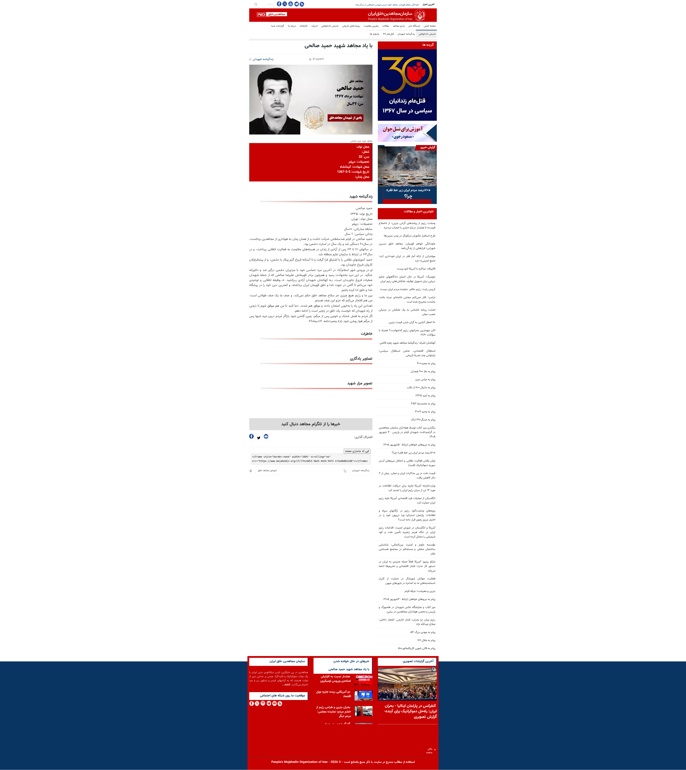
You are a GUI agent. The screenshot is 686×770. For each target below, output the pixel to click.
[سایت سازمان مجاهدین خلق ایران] (343, 15)
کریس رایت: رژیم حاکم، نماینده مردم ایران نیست (407, 289)
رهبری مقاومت (371, 26)
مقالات (385, 26)
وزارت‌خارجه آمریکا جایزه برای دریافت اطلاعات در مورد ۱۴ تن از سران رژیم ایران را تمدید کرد (407, 488)
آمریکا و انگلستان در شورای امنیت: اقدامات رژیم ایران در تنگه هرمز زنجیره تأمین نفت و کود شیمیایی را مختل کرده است (407, 532)
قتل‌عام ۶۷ (388, 34)
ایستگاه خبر (414, 26)
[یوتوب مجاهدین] (290, 3)
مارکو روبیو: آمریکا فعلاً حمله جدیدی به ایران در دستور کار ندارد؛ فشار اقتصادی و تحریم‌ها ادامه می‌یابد (407, 566)
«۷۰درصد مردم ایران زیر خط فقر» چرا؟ (413, 453)
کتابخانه (304, 26)
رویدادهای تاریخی (351, 26)
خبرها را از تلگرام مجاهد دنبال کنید (310, 424)
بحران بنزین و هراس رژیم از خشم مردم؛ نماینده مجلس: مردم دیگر (333, 712)
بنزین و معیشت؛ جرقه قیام (420, 591)
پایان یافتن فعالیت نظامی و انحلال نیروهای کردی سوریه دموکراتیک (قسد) (407, 463)
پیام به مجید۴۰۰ (426, 363)
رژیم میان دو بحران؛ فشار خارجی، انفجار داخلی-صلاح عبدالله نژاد (407, 622)
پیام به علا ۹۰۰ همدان (423, 371)
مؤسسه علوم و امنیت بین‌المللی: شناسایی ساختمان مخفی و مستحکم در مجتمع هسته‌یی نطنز (407, 549)
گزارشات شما (277, 26)
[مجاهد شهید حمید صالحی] (310, 99)
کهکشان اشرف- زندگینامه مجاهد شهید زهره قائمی (407, 343)
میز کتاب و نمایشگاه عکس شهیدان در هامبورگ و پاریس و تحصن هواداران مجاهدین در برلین (407, 609)
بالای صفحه (430, 749)
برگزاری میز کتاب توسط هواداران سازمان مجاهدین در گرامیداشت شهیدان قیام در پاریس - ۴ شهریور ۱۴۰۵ (407, 432)
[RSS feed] (302, 4)
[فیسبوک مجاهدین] (279, 3)
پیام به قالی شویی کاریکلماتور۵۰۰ (416, 648)
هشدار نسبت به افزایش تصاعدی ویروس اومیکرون (335, 679)
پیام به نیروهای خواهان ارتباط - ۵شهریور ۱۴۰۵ (409, 445)
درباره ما (292, 26)
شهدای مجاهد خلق (267, 471)
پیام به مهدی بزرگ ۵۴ (422, 632)
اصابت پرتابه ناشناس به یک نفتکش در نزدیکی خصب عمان (407, 312)
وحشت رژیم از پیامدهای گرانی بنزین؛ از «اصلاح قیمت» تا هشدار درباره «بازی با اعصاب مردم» (407, 225)
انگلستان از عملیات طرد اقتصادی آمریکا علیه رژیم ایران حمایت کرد (407, 500)
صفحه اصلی (430, 26)
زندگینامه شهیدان (406, 34)
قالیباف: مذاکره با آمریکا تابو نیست (416, 269)
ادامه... (286, 685)
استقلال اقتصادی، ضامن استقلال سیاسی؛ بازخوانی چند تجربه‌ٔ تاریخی (407, 353)
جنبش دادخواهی (330, 26)
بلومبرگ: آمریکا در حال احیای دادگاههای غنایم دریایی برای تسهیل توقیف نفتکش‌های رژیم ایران (407, 279)
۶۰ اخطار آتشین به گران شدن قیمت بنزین (412, 322)
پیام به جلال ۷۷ (426, 640)
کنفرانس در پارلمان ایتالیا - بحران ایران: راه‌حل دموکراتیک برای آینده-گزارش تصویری (410, 711)
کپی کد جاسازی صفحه (357, 451)
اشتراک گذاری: (363, 437)
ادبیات (314, 26)
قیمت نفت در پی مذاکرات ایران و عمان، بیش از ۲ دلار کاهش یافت (407, 475)
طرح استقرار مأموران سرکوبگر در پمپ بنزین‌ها (409, 236)
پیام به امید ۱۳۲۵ (425, 395)
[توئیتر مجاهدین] (284, 3)
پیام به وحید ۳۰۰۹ (425, 412)
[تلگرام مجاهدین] (296, 3)
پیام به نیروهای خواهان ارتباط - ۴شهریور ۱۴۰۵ (409, 599)
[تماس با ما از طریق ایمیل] (274, 703)
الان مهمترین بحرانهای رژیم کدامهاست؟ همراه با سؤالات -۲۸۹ (407, 332)
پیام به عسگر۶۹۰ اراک (423, 420)
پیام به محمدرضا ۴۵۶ (423, 404)
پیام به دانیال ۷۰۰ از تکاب (421, 387)
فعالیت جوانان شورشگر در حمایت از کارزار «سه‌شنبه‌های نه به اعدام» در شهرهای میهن (407, 581)
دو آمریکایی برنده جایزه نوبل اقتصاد (333, 694)
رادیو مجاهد (399, 26)
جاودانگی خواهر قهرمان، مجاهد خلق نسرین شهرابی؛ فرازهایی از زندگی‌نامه (407, 246)
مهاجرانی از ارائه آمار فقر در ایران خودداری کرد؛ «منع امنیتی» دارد (391, 4)
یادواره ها (374, 34)
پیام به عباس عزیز (425, 379)
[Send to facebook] (251, 436)
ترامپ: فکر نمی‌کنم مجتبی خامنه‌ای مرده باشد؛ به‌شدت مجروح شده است (407, 299)
